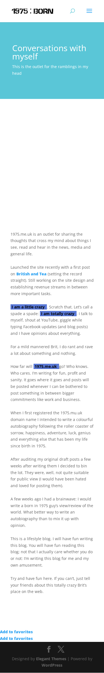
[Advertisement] (52, 154)
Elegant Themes (51, 658)
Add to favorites (16, 631)
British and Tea (31, 273)
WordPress (52, 665)
